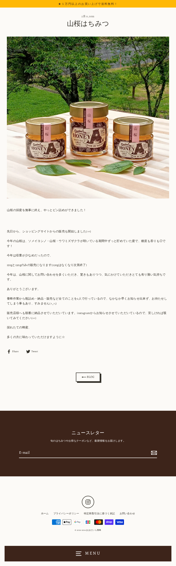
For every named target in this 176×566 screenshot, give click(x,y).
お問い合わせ (127, 513)
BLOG (90, 377)
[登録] (153, 453)
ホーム (45, 513)
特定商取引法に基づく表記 (99, 513)
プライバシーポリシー (66, 513)
